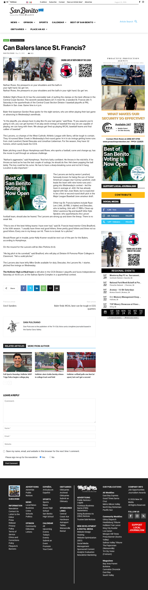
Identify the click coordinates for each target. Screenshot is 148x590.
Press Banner (109, 537)
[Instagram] (143, 2)
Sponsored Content (86, 549)
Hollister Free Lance (111, 525)
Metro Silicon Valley (111, 504)
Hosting (80, 535)
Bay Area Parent (110, 563)
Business (30, 508)
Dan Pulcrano (8, 53)
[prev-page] (5, 383)
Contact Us (14, 511)
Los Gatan (107, 531)
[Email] (50, 288)
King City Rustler (110, 528)
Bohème (106, 566)
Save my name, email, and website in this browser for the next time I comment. (42, 451)
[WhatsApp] (43, 288)
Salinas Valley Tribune (112, 542)
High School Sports (17, 40)
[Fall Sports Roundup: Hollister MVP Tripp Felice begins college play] (17, 362)
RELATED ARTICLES (14, 346)
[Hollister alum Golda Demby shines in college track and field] (49, 362)
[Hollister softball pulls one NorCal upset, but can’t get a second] (81, 362)
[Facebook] (139, 2)
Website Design (84, 532)
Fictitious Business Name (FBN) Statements (85, 508)
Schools (29, 514)
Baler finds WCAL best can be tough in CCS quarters (75, 307)
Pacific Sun (108, 510)
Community (31, 526)
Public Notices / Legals (84, 501)
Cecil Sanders (9, 306)
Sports (6, 40)
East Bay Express (110, 495)
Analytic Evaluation (85, 552)
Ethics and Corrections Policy (14, 540)
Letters (29, 532)
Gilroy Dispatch (109, 519)
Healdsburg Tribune (111, 522)
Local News (31, 505)
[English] (27, 2)
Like (130, 210)
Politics (29, 516)
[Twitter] (30, 288)
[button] (129, 21)
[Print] (57, 288)
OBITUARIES (65, 487)
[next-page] (9, 383)
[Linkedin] (37, 288)
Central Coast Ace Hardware (64, 517)
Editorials (30, 529)
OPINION (30, 523)
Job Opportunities (136, 490)
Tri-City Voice (108, 551)
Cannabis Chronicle (111, 569)
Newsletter (13, 508)
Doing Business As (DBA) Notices (85, 515)
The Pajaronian (109, 545)
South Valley (108, 575)
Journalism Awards (137, 492)
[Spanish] (31, 2)
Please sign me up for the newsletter (21, 457)
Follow (129, 216)
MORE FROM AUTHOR (38, 346)
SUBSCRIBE (14, 499)
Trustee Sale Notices (86, 519)
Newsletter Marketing (86, 555)
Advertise (30, 490)
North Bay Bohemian (112, 507)
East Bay (107, 572)
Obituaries (64, 490)
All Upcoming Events (47, 529)
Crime (28, 511)
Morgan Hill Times (111, 534)
